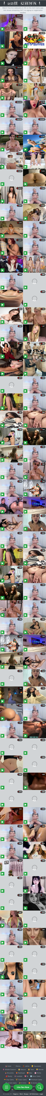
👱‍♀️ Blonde (40, 1069)
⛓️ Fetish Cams (11, 1083)
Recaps (26, 1094)
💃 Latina (26, 1066)
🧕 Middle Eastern (9, 1069)
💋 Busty (9, 1076)
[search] (39, 1087)
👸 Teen (31, 1069)
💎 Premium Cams (35, 1080)
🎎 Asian (8, 1066)
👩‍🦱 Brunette (9, 1073)
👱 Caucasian (36, 1066)
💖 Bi (26, 1076)
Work (21, 1094)
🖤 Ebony (16, 1066)
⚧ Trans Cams (21, 1080)
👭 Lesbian (18, 1076)
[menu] (6, 1087)
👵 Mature (22, 1069)
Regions (15, 1094)
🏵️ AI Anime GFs (34, 1083)
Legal (41, 1094)
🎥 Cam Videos (35, 1086)
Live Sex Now (23, 1087)
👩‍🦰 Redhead (20, 1073)
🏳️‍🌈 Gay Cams (9, 1080)
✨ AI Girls (22, 1083)
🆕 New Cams (35, 1076)
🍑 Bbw (29, 1073)
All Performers (34, 1094)
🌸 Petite (37, 1073)
